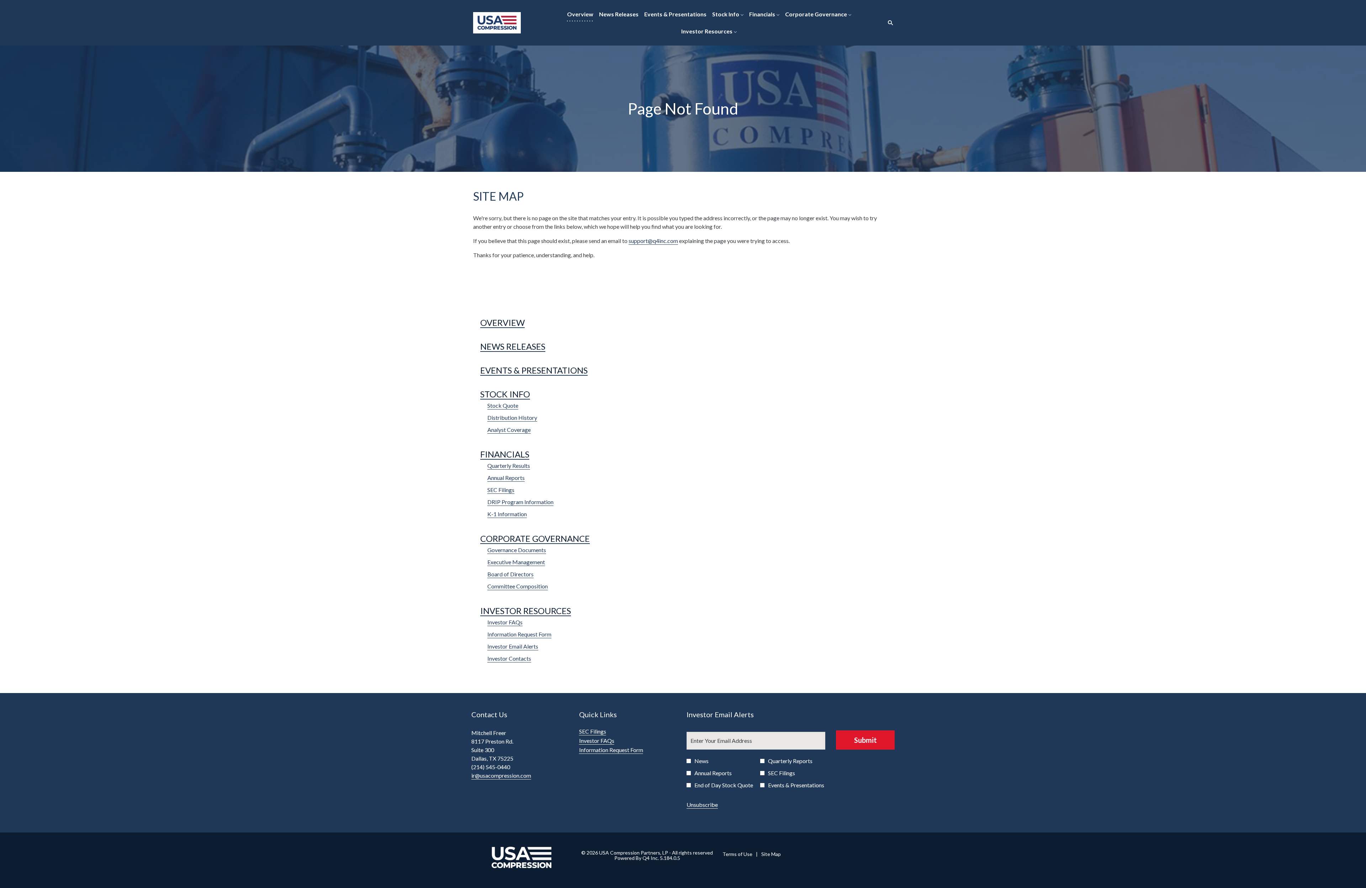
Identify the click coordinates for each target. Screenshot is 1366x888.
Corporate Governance (535, 538)
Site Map (771, 854)
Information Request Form (519, 634)
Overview (502, 322)
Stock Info (505, 394)
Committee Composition (517, 586)
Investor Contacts (509, 658)
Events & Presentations (534, 370)
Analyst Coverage (509, 429)
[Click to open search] (888, 23)
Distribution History (512, 417)
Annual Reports (506, 477)
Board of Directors (510, 574)
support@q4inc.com (653, 240)
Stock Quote (502, 405)
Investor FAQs (505, 622)
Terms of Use (737, 854)
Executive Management (516, 562)
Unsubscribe (702, 804)
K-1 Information (507, 514)
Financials (504, 454)
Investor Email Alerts (512, 646)
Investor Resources (525, 611)
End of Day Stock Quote (723, 785)
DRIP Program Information (520, 501)
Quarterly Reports (790, 760)
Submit (865, 740)
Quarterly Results (508, 465)
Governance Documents (516, 549)
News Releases (512, 346)
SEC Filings (500, 489)
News (701, 760)
